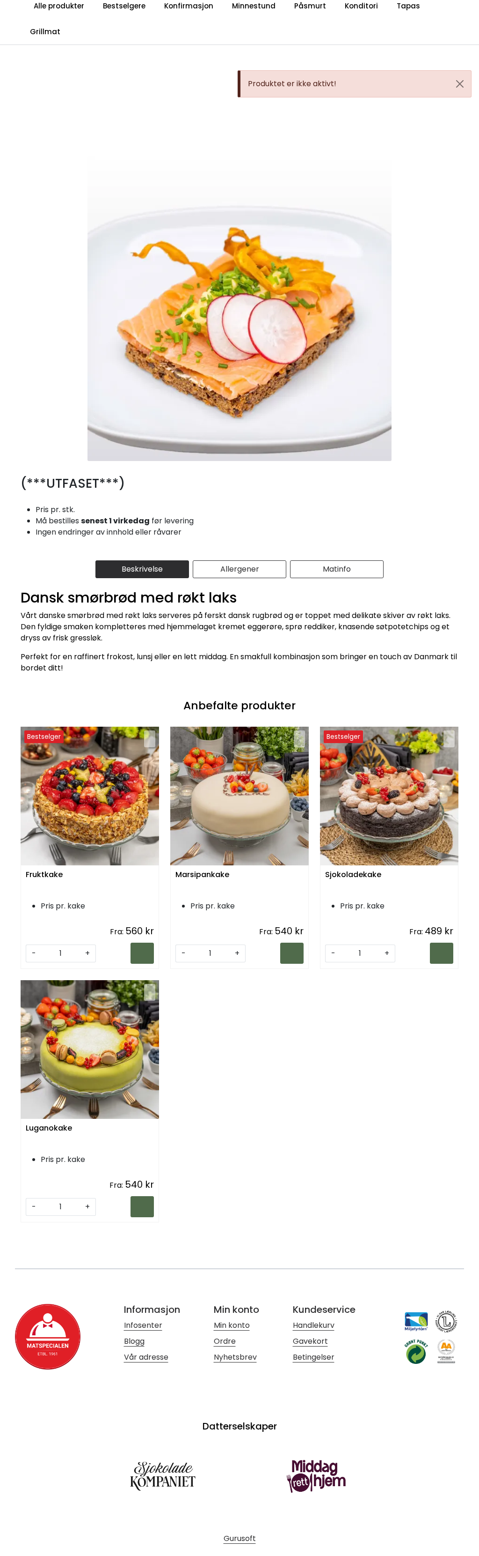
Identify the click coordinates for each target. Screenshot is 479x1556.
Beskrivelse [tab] (142, 569)
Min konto (232, 1325)
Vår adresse (146, 1357)
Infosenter (143, 1325)
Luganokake (49, 1128)
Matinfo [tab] (337, 569)
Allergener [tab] (239, 569)
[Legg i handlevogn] (142, 953)
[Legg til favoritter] (149, 738)
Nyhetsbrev (235, 1357)
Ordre (225, 1341)
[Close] (460, 84)
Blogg (134, 1341)
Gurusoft (240, 1538)
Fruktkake (44, 875)
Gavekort (310, 1341)
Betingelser (313, 1357)
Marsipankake (202, 875)
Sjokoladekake (353, 875)
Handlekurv (313, 1325)
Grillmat (45, 32)
